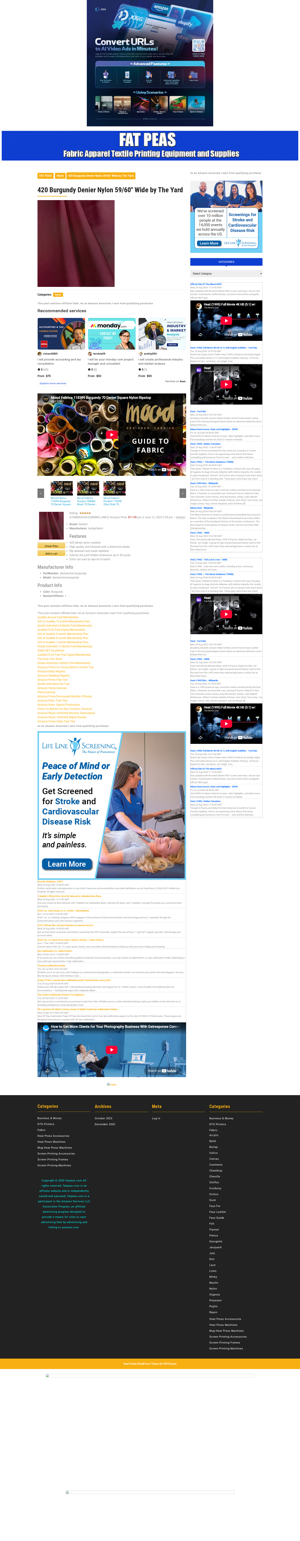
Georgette (215, 1241)
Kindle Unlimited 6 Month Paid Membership (64, 663)
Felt (211, 1223)
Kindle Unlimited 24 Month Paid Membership (65, 625)
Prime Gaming (46, 692)
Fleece (213, 1235)
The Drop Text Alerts (50, 659)
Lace (212, 1265)
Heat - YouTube (198, 411)
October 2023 (103, 1118)
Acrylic (214, 1135)
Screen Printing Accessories (56, 1153)
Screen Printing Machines (54, 1165)
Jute (212, 1253)
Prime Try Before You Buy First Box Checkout (65, 709)
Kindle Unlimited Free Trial (53, 684)
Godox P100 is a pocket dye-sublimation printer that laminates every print (74, 980)
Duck (212, 1200)
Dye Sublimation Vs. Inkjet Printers (55, 951)
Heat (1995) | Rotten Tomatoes (205, 444)
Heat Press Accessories (53, 1135)
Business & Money (50, 1118)
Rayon (213, 1312)
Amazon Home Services (52, 688)
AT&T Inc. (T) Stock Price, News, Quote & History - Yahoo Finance (70, 940)
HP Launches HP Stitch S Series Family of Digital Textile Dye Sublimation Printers (78, 1009)
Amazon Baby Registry (51, 671)
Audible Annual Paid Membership (58, 617)
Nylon (60, 175)
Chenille (214, 1176)
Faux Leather (217, 1212)
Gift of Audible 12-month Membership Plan (64, 621)
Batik (212, 1141)
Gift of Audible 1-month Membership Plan (63, 642)
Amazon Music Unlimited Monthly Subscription (66, 713)
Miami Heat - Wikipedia (201, 508)
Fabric (42, 1130)
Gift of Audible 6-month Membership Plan (63, 638)
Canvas (214, 1158)
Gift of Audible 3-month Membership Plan (63, 634)
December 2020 (105, 1124)
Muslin (213, 1282)
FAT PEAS (45, 175)
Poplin (213, 1306)
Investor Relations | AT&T (50, 881)
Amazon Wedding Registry (54, 675)
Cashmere (216, 1164)
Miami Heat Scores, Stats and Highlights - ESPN (214, 429)
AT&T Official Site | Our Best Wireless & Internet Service (65, 925)
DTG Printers (46, 1124)
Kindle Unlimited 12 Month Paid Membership (65, 646)
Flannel (214, 1229)
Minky (213, 1276)
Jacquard (215, 1247)
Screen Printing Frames (53, 1159)
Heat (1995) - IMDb (199, 532)
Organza (214, 1294)
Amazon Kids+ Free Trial (52, 700)
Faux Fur (214, 1206)
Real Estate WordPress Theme (141, 1363)
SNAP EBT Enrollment (51, 650)
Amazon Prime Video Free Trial (56, 721)
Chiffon (214, 1182)
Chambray (215, 1170)
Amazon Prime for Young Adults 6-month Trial (66, 667)
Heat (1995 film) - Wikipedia (204, 483)
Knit (212, 1259)
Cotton (213, 1194)
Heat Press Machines (52, 1141)
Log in (156, 1118)
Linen (212, 1271)
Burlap (213, 1147)
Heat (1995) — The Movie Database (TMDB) (212, 462)
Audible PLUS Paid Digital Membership (61, 629)
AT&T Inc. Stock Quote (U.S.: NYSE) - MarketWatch (63, 910)
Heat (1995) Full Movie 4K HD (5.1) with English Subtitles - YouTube (223, 347)
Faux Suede (216, 1217)
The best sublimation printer (51, 965)
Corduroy (215, 1188)
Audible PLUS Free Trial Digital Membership (64, 654)
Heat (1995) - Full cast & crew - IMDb (208, 559)
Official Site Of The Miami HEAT (206, 284)
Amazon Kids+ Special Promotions (59, 704)
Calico (213, 1152)
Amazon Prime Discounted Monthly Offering (65, 696)
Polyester (215, 1300)
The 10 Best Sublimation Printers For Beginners (61, 994)
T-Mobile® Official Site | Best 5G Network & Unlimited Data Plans (69, 896)
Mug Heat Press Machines (55, 1147)
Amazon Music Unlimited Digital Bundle (62, 717)
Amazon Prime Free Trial (53, 679)
